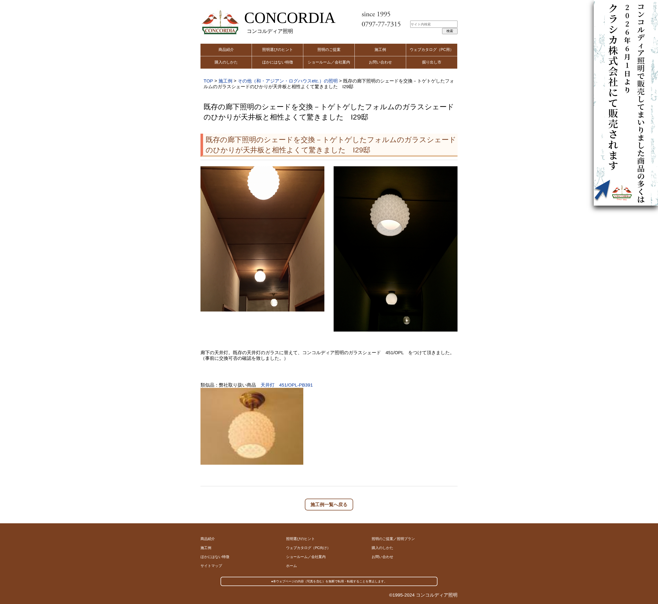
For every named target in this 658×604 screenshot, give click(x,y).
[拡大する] (317, 173)
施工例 (380, 49)
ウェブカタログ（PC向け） (308, 548)
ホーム (291, 566)
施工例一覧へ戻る (329, 504)
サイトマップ (211, 566)
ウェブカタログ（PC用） (432, 49)
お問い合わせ (380, 62)
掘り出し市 (431, 62)
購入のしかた (226, 62)
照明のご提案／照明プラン (393, 539)
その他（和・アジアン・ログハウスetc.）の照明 (288, 81)
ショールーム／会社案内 (329, 62)
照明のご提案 (329, 49)
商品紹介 (226, 49)
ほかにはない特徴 (277, 62)
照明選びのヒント (277, 49)
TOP (208, 81)
